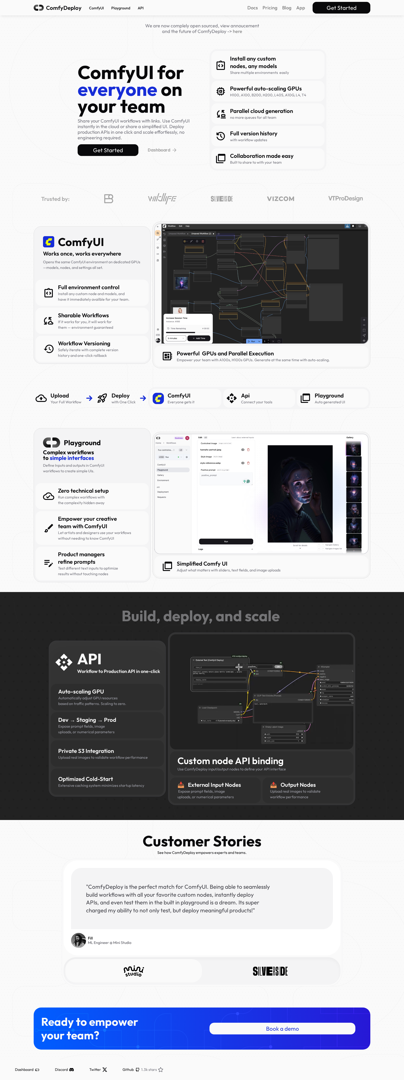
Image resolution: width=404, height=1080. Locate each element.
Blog (287, 8)
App (300, 8)
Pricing (270, 8)
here (237, 31)
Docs (252, 8)
